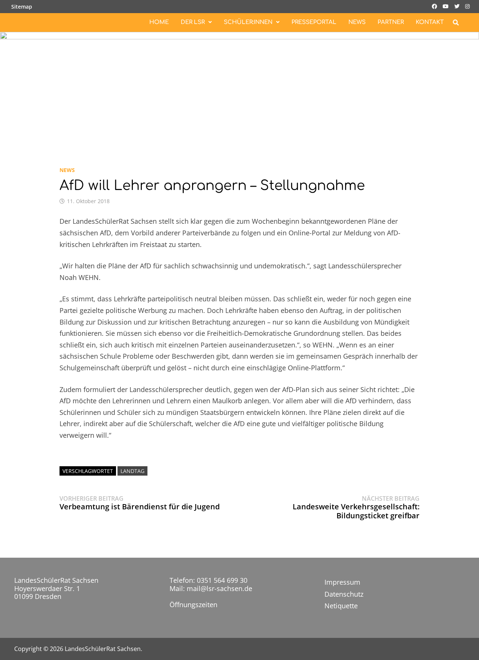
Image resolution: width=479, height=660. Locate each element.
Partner (391, 22)
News (357, 22)
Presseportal (314, 22)
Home (159, 22)
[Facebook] (435, 5)
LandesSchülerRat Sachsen (103, 649)
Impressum (342, 582)
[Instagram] (467, 5)
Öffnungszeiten (193, 604)
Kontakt (430, 22)
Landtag (132, 470)
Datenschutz (343, 594)
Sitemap (21, 6)
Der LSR (193, 22)
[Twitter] (457, 5)
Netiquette (341, 605)
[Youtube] (446, 5)
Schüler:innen (248, 22)
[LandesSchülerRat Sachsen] (239, 90)
